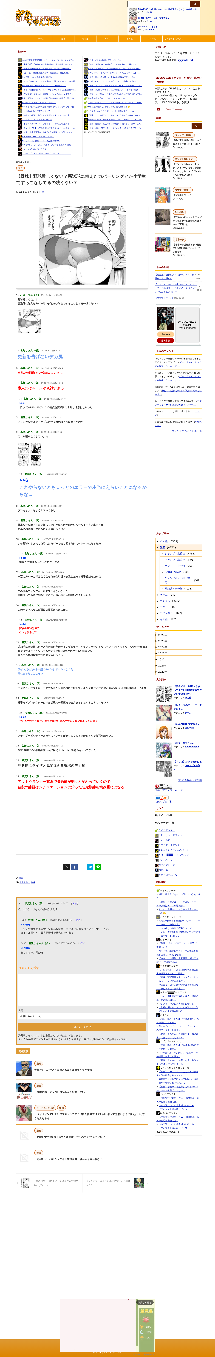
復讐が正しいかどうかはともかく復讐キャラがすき (63, 1069)
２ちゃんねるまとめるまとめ (173, 850)
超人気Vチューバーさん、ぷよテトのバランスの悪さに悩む (47, 145)
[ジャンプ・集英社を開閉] (162, 553)
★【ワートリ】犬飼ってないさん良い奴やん (41, 141)
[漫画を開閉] (158, 547)
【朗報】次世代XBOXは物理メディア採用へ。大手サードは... (114, 64)
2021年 (162, 665)
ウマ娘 (85, 38)
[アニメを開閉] (158, 606)
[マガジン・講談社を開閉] (162, 559)
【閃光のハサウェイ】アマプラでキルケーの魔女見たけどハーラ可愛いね (187, 221)
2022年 (162, 659)
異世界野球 (25, 882)
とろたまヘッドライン (170, 835)
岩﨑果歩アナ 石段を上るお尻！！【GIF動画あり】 (44, 85)
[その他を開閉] (158, 619)
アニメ (164, 607)
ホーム (41, 38)
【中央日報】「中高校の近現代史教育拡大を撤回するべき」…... (49, 64)
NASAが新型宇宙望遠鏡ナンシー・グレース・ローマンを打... (48, 60)
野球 (33, 882)
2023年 (162, 653)
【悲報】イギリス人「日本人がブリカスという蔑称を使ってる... (115, 94)
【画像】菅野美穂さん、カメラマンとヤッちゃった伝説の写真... (49, 90)
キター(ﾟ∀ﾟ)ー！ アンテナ (173, 854)
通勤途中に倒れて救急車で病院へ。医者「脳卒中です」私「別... (115, 119)
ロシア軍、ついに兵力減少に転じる (37, 77)
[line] (98, 867)
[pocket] (82, 867)
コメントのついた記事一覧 (187, 431)
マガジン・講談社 (175, 559)
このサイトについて (173, 38)
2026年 (162, 634)
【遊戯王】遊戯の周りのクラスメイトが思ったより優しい (174, 276)
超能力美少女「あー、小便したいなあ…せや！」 (108, 98)
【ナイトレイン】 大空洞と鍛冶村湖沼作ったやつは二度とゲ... (48, 128)
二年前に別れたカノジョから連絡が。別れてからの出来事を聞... (49, 81)
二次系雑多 (166, 613)
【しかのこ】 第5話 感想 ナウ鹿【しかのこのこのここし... (46, 153)
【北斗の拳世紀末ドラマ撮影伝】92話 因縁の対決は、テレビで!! (187, 248)
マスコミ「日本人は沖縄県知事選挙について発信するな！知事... (49, 107)
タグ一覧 (151, 38)
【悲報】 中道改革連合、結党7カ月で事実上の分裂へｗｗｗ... (48, 132)
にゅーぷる (164, 840)
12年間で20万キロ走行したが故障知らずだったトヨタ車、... (47, 115)
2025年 (162, 641)
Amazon (165, 334)
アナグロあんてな (167, 874)
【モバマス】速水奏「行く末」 (35, 149)
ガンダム (165, 600)
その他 (149, 12)
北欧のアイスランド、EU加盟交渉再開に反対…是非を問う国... (114, 68)
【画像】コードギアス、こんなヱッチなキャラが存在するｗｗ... (115, 115)
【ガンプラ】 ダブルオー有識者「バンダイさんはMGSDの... (47, 94)
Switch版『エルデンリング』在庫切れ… (39, 102)
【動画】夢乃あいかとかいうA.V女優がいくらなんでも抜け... (113, 90)
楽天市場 (165, 340)
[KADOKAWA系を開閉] (162, 571)
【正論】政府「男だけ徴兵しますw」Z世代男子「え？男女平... (114, 128)
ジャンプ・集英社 (175, 553)
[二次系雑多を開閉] (158, 613)
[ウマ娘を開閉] (158, 541)
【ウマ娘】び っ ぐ (182, 195)
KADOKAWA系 (173, 571)
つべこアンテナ (166, 864)
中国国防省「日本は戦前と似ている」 (38, 136)
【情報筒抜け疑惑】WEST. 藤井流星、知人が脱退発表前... (46, 68)
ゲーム (149, 21)
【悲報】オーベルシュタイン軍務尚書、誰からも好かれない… (69, 1159)
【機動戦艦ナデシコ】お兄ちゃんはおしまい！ (60, 1092)
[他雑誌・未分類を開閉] (162, 588)
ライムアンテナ (166, 830)
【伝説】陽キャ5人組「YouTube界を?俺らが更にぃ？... (111, 77)
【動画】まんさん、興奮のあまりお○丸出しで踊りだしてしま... (115, 85)
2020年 (162, 671)
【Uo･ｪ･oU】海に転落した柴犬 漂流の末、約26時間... (45, 73)
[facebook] (74, 867)
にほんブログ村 (163, 801)
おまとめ (163, 869)
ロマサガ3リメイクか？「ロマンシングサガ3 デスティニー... (113, 73)
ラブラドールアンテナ (170, 845)
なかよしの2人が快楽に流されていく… (104, 60)
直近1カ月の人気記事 (190, 780)
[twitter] (66, 867)
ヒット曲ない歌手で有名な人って (36, 111)
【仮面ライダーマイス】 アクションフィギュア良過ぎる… (46, 124)
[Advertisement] (82, 821)
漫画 (63, 38)
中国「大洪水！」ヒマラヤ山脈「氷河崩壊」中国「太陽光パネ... (49, 98)
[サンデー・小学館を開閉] (162, 565)
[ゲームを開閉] (158, 594)
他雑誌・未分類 (173, 588)
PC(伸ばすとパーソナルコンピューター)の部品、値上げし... (113, 81)
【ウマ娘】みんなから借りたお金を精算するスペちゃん (111, 111)
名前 (20, 1010)
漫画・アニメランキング (168, 790)
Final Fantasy (192, 746)
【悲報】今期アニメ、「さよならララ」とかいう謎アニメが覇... (115, 102)
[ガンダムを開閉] (158, 600)
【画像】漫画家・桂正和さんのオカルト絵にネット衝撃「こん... (115, 124)
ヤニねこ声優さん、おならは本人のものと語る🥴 (109, 107)
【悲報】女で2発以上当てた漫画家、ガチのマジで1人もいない (69, 1136)
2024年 (162, 647)
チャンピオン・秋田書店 (177, 580)
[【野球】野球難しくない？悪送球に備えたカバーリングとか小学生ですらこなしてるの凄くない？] (90, 867)
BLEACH (150, 29)
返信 (75, 903)
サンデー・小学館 (175, 565)
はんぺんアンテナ (167, 859)
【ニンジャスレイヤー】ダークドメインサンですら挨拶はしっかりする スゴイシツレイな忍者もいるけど (176, 288)
